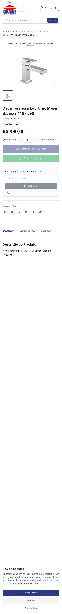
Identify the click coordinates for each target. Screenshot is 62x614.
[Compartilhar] (40, 212)
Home (6, 31)
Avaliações (47, 230)
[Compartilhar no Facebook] (5, 212)
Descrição (8, 230)
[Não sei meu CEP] (31, 192)
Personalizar (31, 608)
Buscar (52, 20)
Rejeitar (31, 600)
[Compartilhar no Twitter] (12, 212)
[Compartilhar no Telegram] (26, 212)
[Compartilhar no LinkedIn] (33, 212)
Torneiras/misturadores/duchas (29, 31)
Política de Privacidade (26, 583)
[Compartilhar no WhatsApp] (19, 212)
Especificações (27, 230)
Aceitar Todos (31, 592)
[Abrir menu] (21, 8)
